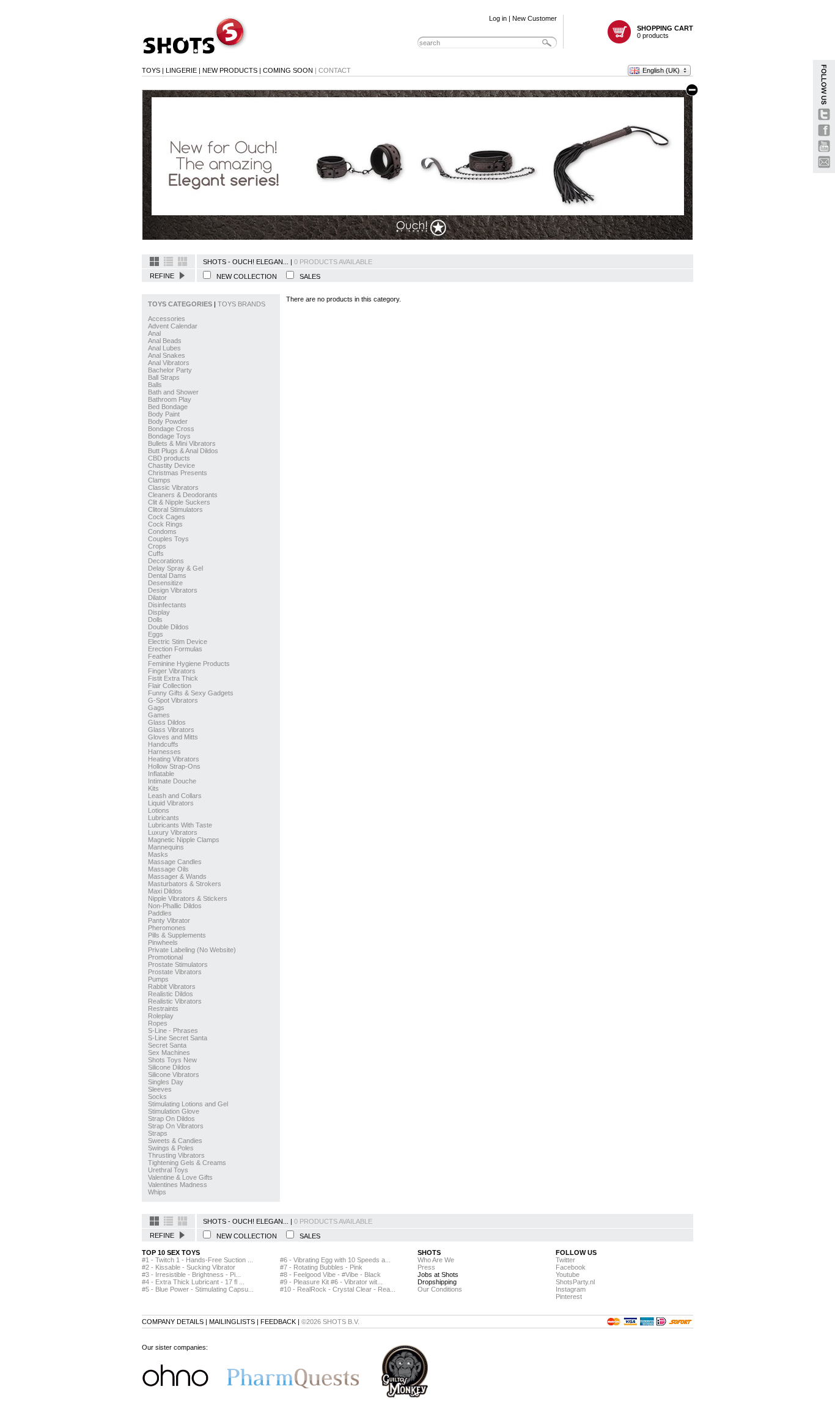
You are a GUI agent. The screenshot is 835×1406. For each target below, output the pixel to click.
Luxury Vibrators (172, 832)
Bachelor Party (170, 370)
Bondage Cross (171, 428)
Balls (155, 384)
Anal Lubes (164, 348)
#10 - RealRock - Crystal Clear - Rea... (337, 1289)
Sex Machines (169, 1052)
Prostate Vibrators (175, 971)
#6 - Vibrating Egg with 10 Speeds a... (335, 1260)
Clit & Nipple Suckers (179, 502)
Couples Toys (168, 538)
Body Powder (168, 421)
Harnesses (164, 751)
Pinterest (569, 1296)
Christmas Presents (177, 472)
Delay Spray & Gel (175, 568)
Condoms (162, 531)
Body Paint (164, 414)
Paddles (160, 913)
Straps (157, 1133)
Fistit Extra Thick (173, 678)
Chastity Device (171, 465)
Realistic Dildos (170, 993)
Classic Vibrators (173, 487)
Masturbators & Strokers (184, 883)
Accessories (166, 318)
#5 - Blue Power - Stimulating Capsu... (198, 1289)
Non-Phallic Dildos (175, 905)
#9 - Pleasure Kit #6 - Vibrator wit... (331, 1282)
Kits (153, 788)
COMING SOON (288, 70)
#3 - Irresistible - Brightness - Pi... (191, 1274)
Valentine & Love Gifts (180, 1177)
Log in (498, 18)
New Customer (534, 18)
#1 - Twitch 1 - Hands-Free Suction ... (197, 1260)
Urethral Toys (168, 1170)
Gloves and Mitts (173, 737)
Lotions (158, 810)
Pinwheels (163, 942)
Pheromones (167, 927)
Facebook (571, 1267)
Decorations (166, 560)
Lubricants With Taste (180, 825)
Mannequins (166, 847)
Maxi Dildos (165, 891)
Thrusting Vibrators (176, 1155)
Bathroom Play (169, 399)
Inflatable (161, 773)
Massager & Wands (177, 876)
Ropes (157, 1023)
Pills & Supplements (177, 935)
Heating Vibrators (173, 759)
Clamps (159, 480)
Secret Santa (167, 1045)
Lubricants (163, 817)
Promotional (165, 957)
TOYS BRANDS (241, 304)
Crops (157, 546)
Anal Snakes (166, 355)
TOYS (151, 70)
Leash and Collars (175, 795)
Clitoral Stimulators (175, 509)
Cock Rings (165, 524)
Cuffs (156, 553)
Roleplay (161, 1015)
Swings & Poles (171, 1148)
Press (426, 1267)
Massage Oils (168, 869)
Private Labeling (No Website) (192, 949)
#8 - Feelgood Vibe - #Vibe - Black (330, 1274)
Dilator (157, 597)
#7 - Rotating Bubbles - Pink (321, 1267)
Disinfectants (167, 605)
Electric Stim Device (177, 641)
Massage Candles (175, 861)
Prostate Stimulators (178, 964)
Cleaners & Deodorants (183, 494)
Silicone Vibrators (173, 1074)
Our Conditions (440, 1289)
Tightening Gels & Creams (187, 1162)
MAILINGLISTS (232, 1321)
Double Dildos (168, 627)
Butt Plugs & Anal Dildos (183, 450)
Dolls (155, 619)
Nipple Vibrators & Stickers (187, 898)
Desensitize (165, 582)
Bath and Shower (173, 392)
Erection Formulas (175, 649)
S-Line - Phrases (173, 1030)
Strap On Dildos (171, 1118)
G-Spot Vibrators (173, 700)
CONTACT (334, 70)
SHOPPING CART (665, 28)
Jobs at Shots (438, 1274)
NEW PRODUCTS (229, 70)
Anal (154, 333)
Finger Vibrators (172, 671)
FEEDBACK (278, 1321)
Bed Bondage (168, 406)
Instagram (571, 1289)
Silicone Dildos (169, 1067)
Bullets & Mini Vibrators (182, 443)
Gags (156, 707)
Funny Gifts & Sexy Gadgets (191, 693)
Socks (157, 1096)
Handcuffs (163, 744)
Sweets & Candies (175, 1140)
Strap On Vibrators (176, 1126)
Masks (158, 854)
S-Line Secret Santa (177, 1038)
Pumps (158, 979)
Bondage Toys (169, 436)
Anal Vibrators (168, 362)
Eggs (155, 634)
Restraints (163, 1008)
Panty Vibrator (169, 920)
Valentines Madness (177, 1184)
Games (159, 715)
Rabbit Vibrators (172, 986)
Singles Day (165, 1082)
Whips (157, 1192)
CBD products (169, 458)
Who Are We (436, 1260)
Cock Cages (166, 516)
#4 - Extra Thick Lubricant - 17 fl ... (193, 1282)
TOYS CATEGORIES (181, 304)
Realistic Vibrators (175, 1001)
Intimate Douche (172, 781)
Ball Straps (164, 377)
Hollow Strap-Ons (174, 766)
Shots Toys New (172, 1060)
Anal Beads (165, 340)
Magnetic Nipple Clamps (183, 839)
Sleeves (160, 1089)
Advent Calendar (172, 326)
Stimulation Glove (173, 1111)
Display (159, 612)
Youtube (567, 1274)
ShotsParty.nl (575, 1282)
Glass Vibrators (171, 729)
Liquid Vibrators (171, 803)
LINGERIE (181, 70)
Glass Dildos (167, 722)
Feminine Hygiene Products (189, 663)
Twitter (565, 1260)
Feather (159, 656)
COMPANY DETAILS (173, 1321)
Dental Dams (167, 575)
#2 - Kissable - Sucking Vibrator (188, 1267)
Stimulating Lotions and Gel (188, 1104)
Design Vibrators (172, 590)
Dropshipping (437, 1282)
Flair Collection (169, 685)
